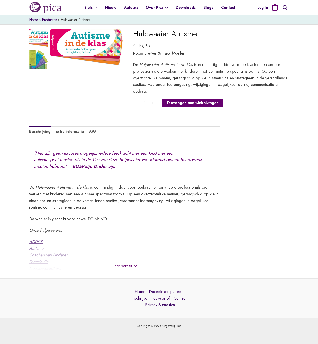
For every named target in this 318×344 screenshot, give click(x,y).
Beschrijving (40, 131)
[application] (95, 7)
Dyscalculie (38, 262)
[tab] (40, 131)
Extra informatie (70, 131)
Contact (180, 298)
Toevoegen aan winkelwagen (192, 103)
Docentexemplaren (165, 291)
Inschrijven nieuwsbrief (151, 298)
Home (140, 291)
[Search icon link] (285, 8)
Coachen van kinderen (48, 255)
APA (93, 131)
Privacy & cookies (160, 305)
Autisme (36, 248)
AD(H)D (36, 242)
